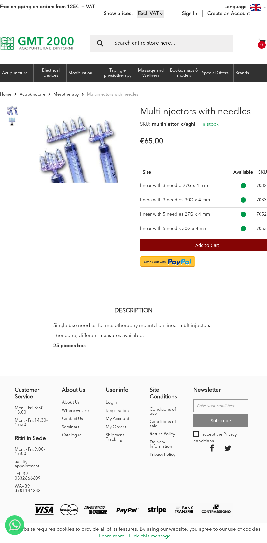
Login (111, 402)
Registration (117, 411)
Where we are (75, 411)
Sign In (189, 13)
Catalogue (72, 435)
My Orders (116, 427)
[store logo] (37, 43)
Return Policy (162, 434)
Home (5, 94)
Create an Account (228, 13)
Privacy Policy (162, 455)
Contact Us (72, 419)
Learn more (112, 536)
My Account (117, 419)
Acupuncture (32, 94)
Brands (242, 73)
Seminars (70, 427)
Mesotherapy (66, 94)
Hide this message (150, 536)
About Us (71, 402)
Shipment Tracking (115, 437)
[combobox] (161, 43)
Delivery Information (161, 444)
